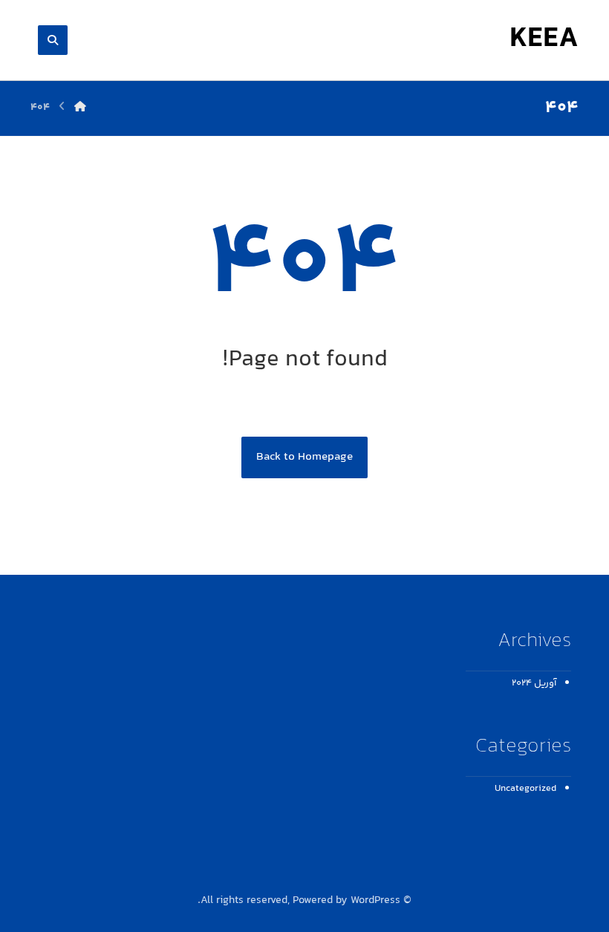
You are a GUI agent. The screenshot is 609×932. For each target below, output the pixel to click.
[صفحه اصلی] (80, 108)
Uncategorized (525, 788)
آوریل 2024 (534, 683)
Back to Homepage (304, 457)
